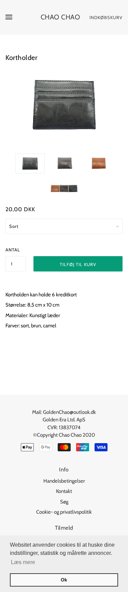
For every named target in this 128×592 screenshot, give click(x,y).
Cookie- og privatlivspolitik (64, 512)
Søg (64, 502)
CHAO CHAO (60, 17)
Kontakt (64, 491)
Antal (12, 249)
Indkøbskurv (106, 17)
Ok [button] (64, 579)
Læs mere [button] (23, 562)
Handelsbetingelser (64, 481)
